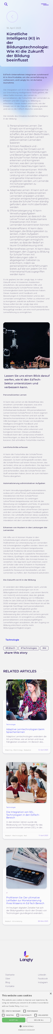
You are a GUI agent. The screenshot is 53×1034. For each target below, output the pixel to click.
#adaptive (27, 750)
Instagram (43, 982)
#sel (25, 836)
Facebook (43, 978)
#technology (18, 750)
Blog (7, 982)
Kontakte (9, 986)
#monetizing (17, 921)
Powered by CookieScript (26, 1030)
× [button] (51, 994)
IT (7, 893)
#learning (8, 750)
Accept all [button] (13, 1020)
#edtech (10, 648)
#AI (44, 648)
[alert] (26, 1012)
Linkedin (42, 975)
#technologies (29, 648)
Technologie (12, 640)
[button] (13, 1011)
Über (7, 978)
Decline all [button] (39, 1020)
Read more (24, 1006)
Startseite (10, 975)
